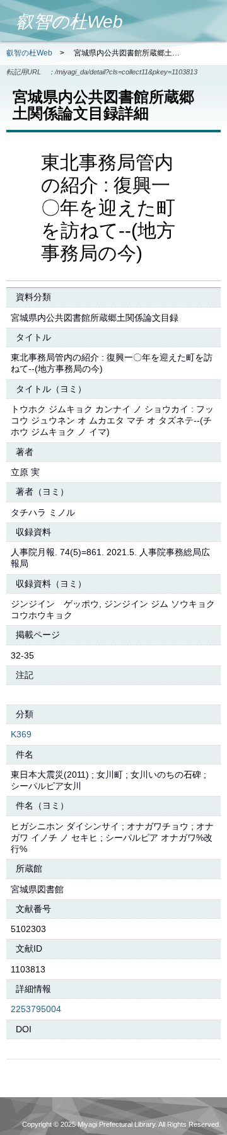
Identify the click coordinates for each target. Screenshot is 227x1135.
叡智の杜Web (29, 53)
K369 (21, 734)
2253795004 (36, 1009)
